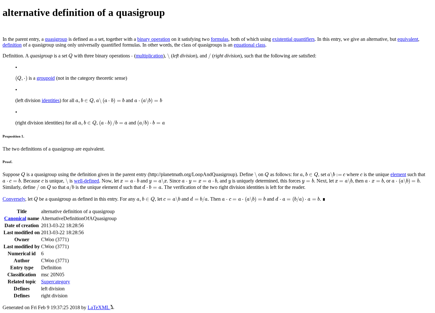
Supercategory (55, 281)
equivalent (407, 39)
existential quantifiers (293, 39)
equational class (249, 45)
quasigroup (56, 39)
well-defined (86, 180)
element (398, 174)
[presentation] (70, 56)
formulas (219, 39)
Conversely (14, 199)
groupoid (46, 78)
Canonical (15, 218)
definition (12, 45)
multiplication (149, 55)
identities (51, 100)
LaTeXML (99, 307)
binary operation (153, 39)
